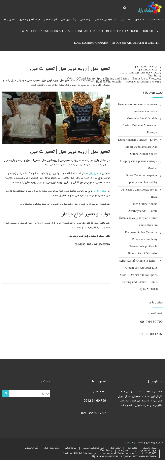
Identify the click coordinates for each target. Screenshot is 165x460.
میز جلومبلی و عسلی (106, 19)
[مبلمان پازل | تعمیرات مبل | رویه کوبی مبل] (149, 8)
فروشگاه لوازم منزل (29, 19)
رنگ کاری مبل (68, 19)
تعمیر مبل (126, 19)
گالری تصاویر (50, 19)
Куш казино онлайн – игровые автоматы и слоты (116, 43)
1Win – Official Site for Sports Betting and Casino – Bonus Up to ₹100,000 (79, 31)
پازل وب (127, 442)
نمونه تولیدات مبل (148, 69)
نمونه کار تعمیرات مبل (146, 66)
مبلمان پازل (95, 173)
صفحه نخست (156, 19)
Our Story (150, 31)
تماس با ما (9, 19)
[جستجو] (5, 393)
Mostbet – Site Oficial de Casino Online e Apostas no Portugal (140, 125)
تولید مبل (140, 19)
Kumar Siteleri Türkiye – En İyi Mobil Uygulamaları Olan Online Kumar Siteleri (138, 147)
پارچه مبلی (85, 19)
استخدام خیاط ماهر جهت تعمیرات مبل (140, 72)
